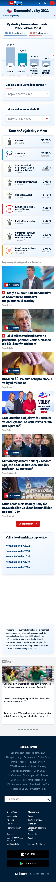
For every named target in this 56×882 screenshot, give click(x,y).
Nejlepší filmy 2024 (35, 752)
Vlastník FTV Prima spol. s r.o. (15, 839)
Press (30, 816)
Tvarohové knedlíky (39, 784)
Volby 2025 (39, 770)
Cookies (10, 834)
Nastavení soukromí (36, 844)
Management (33, 812)
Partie (14, 761)
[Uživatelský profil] (45, 3)
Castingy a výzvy (35, 820)
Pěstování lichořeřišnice (34, 780)
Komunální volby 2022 (18, 545)
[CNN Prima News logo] (15, 3)
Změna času (44, 757)
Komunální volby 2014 (18, 556)
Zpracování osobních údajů (37, 829)
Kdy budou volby (37, 761)
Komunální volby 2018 (18, 551)
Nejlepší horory (13, 757)
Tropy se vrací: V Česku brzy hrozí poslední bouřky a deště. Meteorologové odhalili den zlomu (27, 715)
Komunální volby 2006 (18, 567)
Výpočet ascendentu (17, 784)
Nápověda (32, 834)
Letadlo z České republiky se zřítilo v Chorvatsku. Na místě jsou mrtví (27, 700)
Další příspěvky (26, 524)
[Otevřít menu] (4, 3)
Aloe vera (15, 780)
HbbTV (10, 824)
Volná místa (12, 816)
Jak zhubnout (17, 752)
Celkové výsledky (11, 15)
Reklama (10, 820)
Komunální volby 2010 (18, 561)
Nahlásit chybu (13, 844)
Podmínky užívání (14, 828)
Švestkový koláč (38, 789)
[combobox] (27, 94)
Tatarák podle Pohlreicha (35, 775)
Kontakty (32, 824)
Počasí (22, 761)
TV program (29, 757)
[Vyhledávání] (39, 3)
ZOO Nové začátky (19, 766)
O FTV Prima (12, 812)
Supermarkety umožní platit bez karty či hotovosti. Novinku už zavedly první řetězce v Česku (28, 685)
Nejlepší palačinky (19, 789)
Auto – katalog (38, 766)
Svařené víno (14, 775)
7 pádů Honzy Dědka (21, 770)
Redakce (32, 838)
